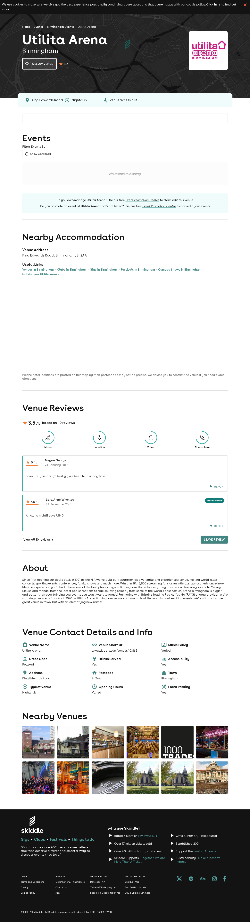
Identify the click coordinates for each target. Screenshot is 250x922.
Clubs (39, 839)
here (217, 4)
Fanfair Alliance (205, 851)
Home (26, 27)
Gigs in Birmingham (104, 269)
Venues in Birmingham (38, 269)
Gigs (25, 839)
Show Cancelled (40, 153)
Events (39, 27)
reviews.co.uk (147, 836)
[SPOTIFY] (191, 879)
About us (60, 876)
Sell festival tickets (135, 887)
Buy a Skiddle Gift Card (137, 892)
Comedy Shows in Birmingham (179, 269)
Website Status (98, 876)
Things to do (83, 839)
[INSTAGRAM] (214, 879)
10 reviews (66, 423)
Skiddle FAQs (132, 881)
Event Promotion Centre (142, 200)
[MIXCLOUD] (203, 879)
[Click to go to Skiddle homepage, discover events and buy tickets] (32, 824)
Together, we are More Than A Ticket (139, 859)
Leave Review (214, 539)
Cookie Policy (28, 892)
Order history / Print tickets (70, 881)
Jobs (58, 892)
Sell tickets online (135, 876)
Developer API (97, 881)
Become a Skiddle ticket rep (105, 892)
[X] (179, 879)
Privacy (25, 887)
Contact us (61, 887)
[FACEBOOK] (224, 879)
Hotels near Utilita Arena (40, 274)
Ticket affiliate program (103, 887)
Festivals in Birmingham (138, 269)
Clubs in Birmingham (72, 269)
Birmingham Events (60, 27)
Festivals (58, 839)
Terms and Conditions (32, 881)
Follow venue (41, 64)
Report (219, 486)
